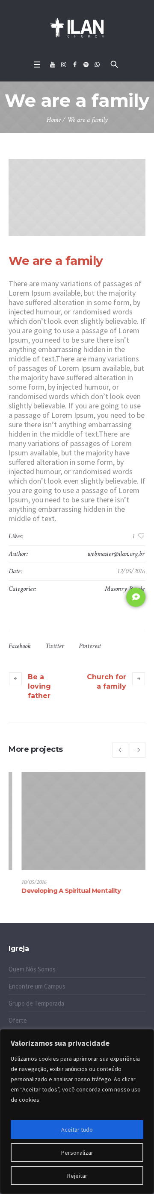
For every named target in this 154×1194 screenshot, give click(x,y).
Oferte (18, 1020)
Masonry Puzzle (125, 588)
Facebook (20, 646)
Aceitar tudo (77, 1129)
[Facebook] (75, 64)
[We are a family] (77, 197)
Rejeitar (77, 1175)
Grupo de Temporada (36, 1003)
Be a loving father (39, 686)
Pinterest (90, 646)
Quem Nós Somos (32, 969)
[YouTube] (52, 64)
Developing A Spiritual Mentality (58, 891)
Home (54, 119)
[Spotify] (86, 64)
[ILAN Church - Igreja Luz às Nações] (77, 28)
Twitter (54, 646)
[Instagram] (63, 64)
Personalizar (77, 1152)
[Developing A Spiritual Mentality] (77, 821)
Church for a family (106, 681)
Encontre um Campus (37, 986)
